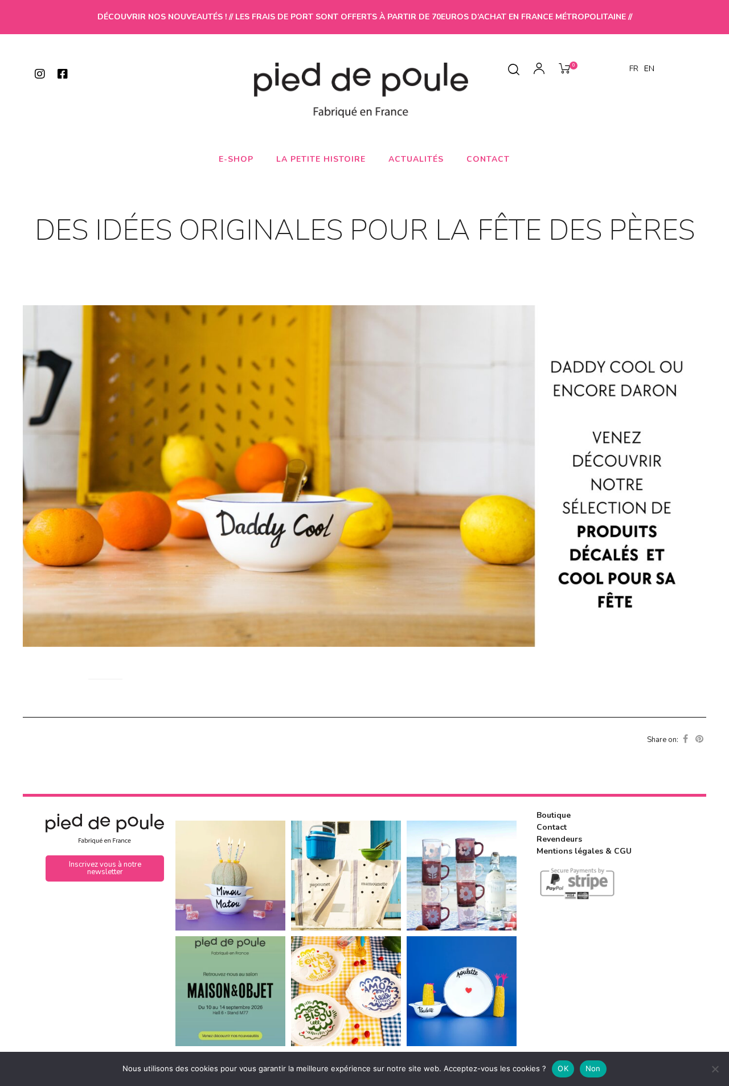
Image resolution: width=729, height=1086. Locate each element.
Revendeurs (559, 839)
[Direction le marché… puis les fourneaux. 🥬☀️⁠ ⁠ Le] (346, 876)
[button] (105, 868)
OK (563, 1068)
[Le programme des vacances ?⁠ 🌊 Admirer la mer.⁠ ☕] (462, 876)
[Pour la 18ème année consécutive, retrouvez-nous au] (230, 991)
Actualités (416, 159)
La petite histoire (321, 159)
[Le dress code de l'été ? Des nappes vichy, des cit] (346, 991)
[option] (649, 69)
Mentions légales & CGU (584, 851)
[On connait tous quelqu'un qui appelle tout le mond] (462, 991)
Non (593, 1068)
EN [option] (649, 68)
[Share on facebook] (685, 739)
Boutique (553, 815)
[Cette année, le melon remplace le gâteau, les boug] (230, 876)
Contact (488, 159)
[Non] (714, 1069)
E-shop (236, 159)
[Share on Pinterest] (699, 739)
